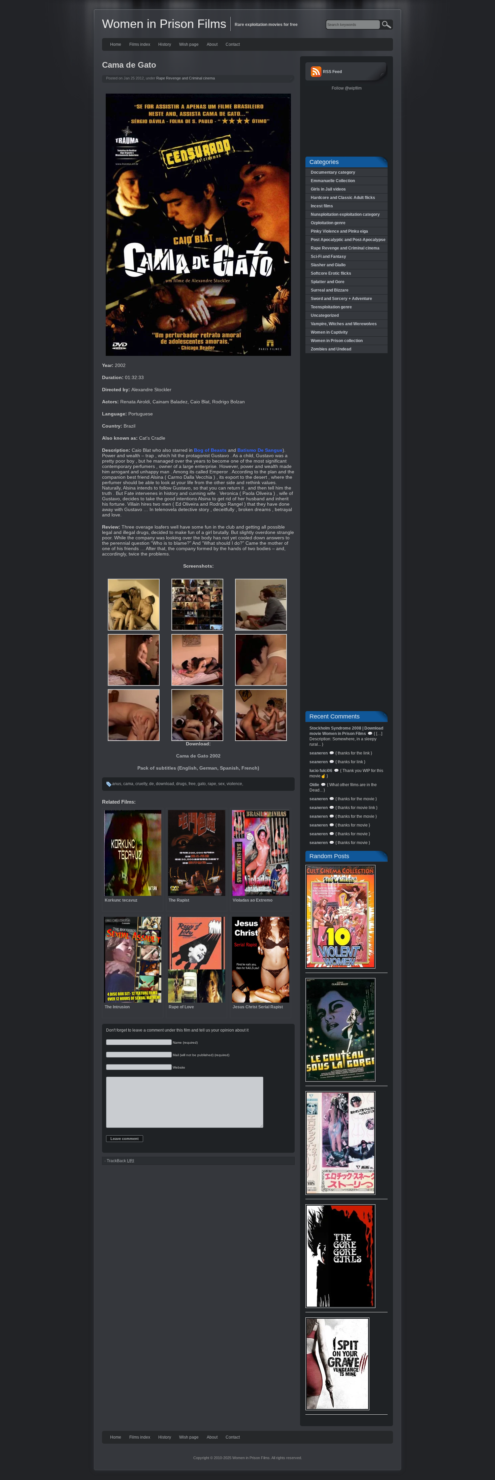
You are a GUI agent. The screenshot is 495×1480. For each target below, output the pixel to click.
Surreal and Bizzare (330, 290)
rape (212, 783)
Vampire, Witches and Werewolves (344, 324)
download (165, 783)
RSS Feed (332, 71)
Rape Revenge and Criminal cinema (185, 78)
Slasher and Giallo (328, 265)
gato (202, 783)
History (164, 44)
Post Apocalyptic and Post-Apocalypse (348, 239)
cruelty (141, 783)
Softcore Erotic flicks (331, 273)
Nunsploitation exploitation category (345, 214)
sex (221, 783)
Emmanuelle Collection (333, 180)
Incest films (322, 206)
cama (128, 783)
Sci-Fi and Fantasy (328, 256)
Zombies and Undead (331, 349)
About (212, 44)
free (192, 783)
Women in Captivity (329, 332)
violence (234, 783)
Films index (139, 44)
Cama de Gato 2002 (198, 756)
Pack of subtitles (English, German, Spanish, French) (198, 768)
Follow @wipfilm (347, 88)
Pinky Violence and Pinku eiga (339, 231)
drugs (181, 783)
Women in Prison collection (337, 340)
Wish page (189, 44)
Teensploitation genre (331, 307)
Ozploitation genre (328, 223)
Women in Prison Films (164, 24)
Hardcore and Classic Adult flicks (343, 197)
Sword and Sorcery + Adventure (341, 298)
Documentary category (333, 172)
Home (115, 44)
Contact (233, 44)
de (151, 783)
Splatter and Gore (327, 281)
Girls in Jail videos (328, 189)
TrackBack (120, 1160)
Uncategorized (325, 315)
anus (116, 783)
